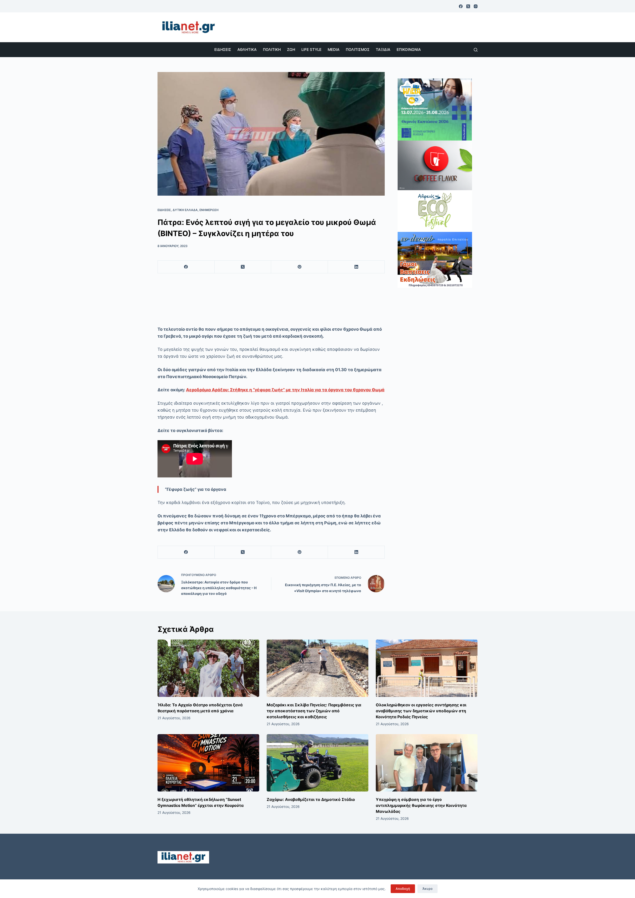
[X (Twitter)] (468, 6)
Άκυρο (427, 889)
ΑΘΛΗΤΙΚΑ (247, 49)
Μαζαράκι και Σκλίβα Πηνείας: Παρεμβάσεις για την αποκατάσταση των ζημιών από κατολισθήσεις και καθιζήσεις (314, 710)
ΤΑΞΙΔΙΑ (383, 49)
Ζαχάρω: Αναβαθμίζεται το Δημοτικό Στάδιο (311, 799)
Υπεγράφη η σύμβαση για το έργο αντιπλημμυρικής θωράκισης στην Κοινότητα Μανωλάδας (421, 805)
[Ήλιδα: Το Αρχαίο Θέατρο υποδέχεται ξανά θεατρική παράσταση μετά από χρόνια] (208, 668)
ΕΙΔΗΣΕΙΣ (222, 49)
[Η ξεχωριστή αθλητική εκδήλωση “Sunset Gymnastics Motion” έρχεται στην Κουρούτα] (208, 762)
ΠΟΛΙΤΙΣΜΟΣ (358, 49)
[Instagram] (475, 6)
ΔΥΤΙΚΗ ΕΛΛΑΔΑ (185, 210)
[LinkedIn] (356, 267)
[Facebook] (461, 6)
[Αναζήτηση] (475, 50)
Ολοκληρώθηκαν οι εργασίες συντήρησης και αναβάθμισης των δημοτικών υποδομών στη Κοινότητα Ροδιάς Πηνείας (421, 710)
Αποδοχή (403, 889)
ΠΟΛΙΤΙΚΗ (272, 49)
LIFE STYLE (311, 49)
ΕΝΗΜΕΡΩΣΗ (209, 210)
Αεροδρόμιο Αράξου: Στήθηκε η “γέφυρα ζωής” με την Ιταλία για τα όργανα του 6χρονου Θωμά (285, 389)
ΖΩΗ (291, 49)
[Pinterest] (299, 267)
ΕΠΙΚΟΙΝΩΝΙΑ (409, 49)
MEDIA (334, 49)
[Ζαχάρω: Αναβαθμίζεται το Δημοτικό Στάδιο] (317, 762)
